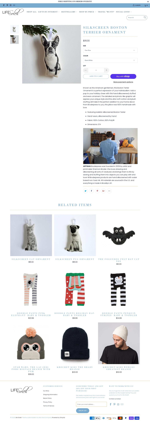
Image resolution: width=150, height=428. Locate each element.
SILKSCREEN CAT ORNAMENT (31, 235)
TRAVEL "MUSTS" (106, 12)
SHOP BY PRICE (87, 12)
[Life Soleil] (13, 12)
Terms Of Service (48, 406)
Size (84, 46)
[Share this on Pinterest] (97, 190)
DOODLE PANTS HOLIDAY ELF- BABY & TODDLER (75, 289)
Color (85, 56)
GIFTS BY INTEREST (48, 12)
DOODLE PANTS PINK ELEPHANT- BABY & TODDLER (31, 289)
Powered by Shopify (58, 417)
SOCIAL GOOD (123, 12)
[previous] (25, 56)
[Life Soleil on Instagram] (11, 5)
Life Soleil (19, 417)
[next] (78, 56)
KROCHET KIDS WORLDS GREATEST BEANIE (119, 343)
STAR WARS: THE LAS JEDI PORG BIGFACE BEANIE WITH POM (31, 343)
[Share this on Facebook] (91, 190)
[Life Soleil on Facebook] (4, 5)
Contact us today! (115, 399)
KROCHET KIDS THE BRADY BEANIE (75, 343)
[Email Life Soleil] (14, 5)
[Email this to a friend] (109, 190)
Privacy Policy (47, 402)
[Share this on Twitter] (85, 190)
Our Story (46, 391)
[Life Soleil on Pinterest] (7, 5)
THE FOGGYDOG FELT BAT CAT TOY (119, 235)
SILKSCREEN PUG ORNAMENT (75, 235)
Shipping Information (50, 394)
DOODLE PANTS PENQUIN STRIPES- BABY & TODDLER (119, 289)
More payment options (123, 82)
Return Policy (47, 398)
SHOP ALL (32, 12)
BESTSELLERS (68, 12)
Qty (84, 66)
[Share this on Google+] (103, 190)
